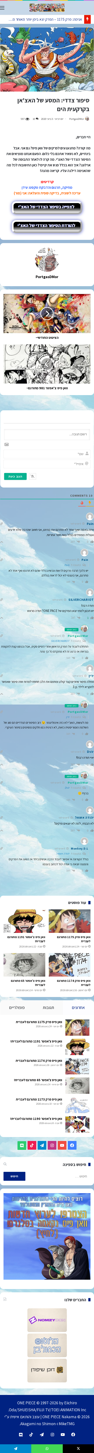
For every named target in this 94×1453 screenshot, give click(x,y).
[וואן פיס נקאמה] (47, 8)
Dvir (67, 788)
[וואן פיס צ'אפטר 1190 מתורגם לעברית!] (77, 1124)
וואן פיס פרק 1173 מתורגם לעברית (39, 1099)
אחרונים (78, 1007)
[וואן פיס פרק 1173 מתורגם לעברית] (77, 1105)
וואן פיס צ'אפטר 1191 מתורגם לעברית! (36, 1041)
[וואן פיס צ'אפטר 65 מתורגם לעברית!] (24, 965)
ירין (67, 717)
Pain (66, 565)
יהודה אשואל (62, 853)
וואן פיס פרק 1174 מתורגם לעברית (39, 1061)
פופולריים (17, 1007)
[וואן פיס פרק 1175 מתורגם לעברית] (70, 921)
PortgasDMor (76, 118)
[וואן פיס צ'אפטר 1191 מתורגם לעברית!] (24, 921)
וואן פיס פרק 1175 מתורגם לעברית (39, 1022)
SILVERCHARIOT (60, 641)
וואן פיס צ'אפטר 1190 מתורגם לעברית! (36, 1119)
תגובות (48, 1007)
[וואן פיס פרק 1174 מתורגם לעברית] (70, 965)
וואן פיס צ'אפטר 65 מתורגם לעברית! (38, 1080)
